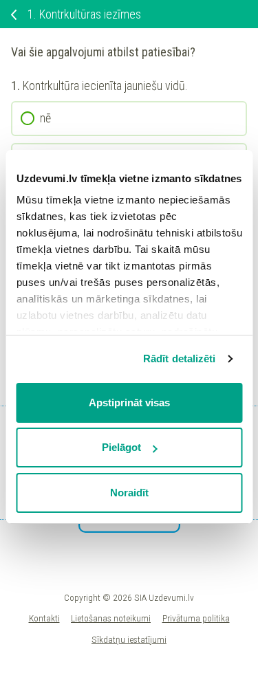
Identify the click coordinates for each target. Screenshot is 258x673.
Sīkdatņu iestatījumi (129, 639)
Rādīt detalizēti (179, 358)
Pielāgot (121, 447)
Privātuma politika (196, 618)
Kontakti (44, 618)
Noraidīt (129, 492)
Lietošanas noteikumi (111, 618)
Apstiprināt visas (129, 402)
